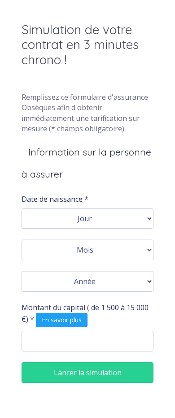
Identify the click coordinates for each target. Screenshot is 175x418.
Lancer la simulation (88, 373)
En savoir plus (62, 320)
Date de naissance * (55, 199)
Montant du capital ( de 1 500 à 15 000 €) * (85, 313)
